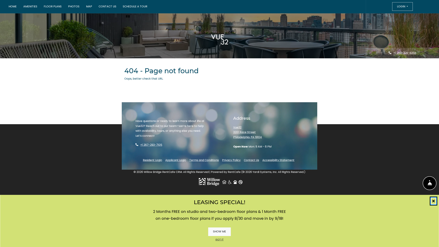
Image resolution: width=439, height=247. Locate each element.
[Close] (433, 240)
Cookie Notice (187, 243)
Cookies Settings (337, 240)
